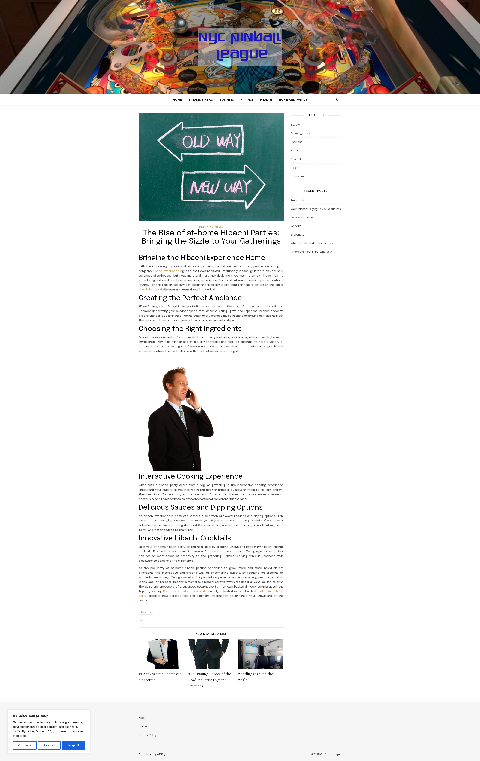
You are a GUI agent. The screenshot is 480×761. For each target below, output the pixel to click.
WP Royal (162, 754)
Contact (144, 726)
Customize (24, 745)
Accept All (73, 745)
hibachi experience (166, 271)
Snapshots (297, 234)
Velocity (296, 226)
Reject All (49, 745)
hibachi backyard (150, 289)
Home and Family (293, 99)
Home (177, 99)
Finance (247, 99)
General (296, 159)
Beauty (295, 124)
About (142, 718)
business (146, 612)
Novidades (297, 176)
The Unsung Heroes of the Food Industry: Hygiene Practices (209, 680)
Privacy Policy (147, 735)
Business (227, 99)
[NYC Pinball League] (240, 47)
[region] (49, 731)
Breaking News (201, 99)
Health (266, 99)
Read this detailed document (184, 591)
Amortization (299, 200)
